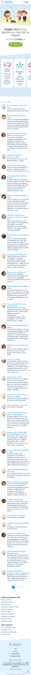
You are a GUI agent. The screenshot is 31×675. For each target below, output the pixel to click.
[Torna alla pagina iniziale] (7, 2)
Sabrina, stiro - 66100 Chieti (16, 533)
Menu (26, 2)
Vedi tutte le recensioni (15, 669)
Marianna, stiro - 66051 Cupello (17, 432)
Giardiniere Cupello (6, 621)
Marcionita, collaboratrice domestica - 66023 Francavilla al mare (17, 217)
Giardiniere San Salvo (7, 609)
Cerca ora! (17, 44)
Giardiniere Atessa (6, 618)
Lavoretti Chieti (5, 634)
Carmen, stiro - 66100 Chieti (16, 165)
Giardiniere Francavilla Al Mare (9, 607)
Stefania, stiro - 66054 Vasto (16, 272)
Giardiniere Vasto (6, 604)
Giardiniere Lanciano (7, 602)
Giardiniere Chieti (6, 599)
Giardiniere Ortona (6, 611)
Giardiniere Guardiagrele (8, 616)
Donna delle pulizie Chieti (8, 627)
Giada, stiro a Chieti (13, 359)
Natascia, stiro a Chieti (14, 377)
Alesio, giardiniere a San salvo (16, 254)
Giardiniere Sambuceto (7, 614)
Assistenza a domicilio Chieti (9, 632)
